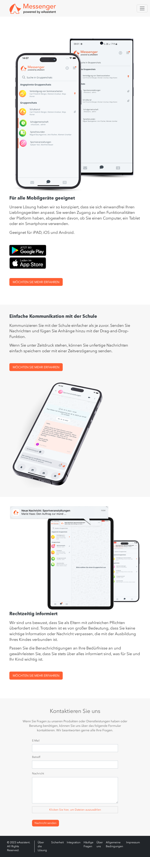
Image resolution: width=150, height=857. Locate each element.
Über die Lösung (42, 846)
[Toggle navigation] (142, 8)
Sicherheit (57, 842)
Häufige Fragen (88, 844)
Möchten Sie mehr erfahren (36, 282)
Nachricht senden (45, 823)
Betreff (36, 757)
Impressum (133, 842)
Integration (73, 842)
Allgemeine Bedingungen (114, 844)
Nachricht (38, 773)
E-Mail (36, 740)
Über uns (99, 844)
